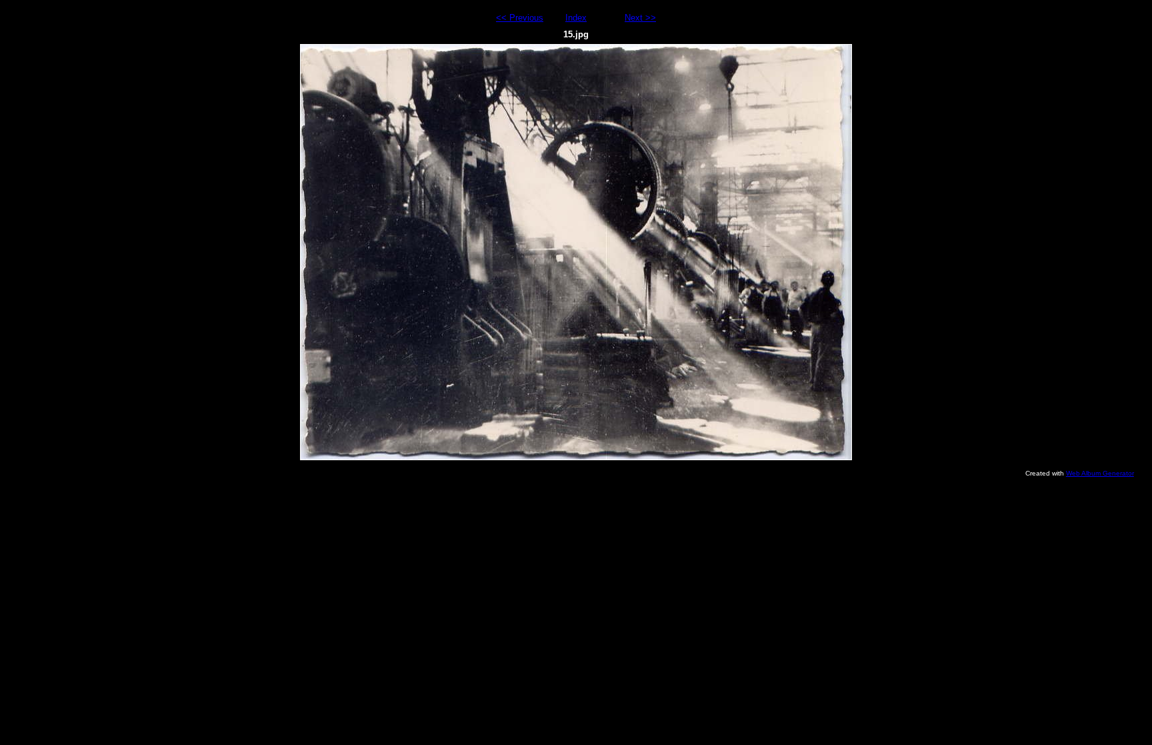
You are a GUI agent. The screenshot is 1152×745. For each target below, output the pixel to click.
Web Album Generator (1100, 473)
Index (576, 18)
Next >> (640, 18)
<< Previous (519, 18)
